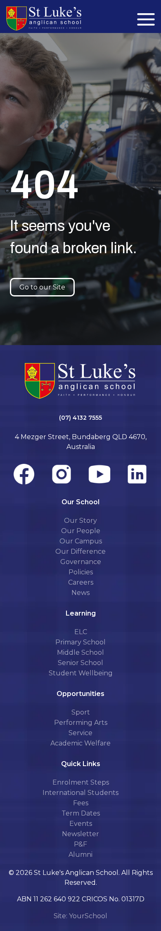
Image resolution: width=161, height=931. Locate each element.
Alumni (80, 854)
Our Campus (80, 541)
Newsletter (80, 834)
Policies (81, 572)
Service (80, 733)
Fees (80, 803)
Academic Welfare (80, 743)
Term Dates (81, 813)
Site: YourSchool (80, 916)
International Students (80, 793)
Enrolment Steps (80, 782)
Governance (80, 562)
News (80, 593)
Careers (80, 582)
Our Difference (80, 551)
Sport (80, 712)
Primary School (80, 642)
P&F (80, 844)
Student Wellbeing (81, 673)
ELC (80, 632)
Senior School (80, 663)
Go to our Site (42, 287)
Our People (80, 531)
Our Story (80, 520)
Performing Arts (80, 722)
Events (80, 824)
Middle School (80, 652)
